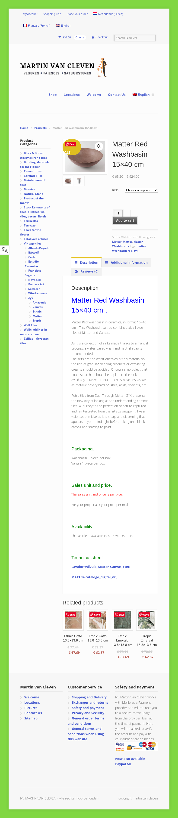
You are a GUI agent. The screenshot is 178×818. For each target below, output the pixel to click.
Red (115, 190)
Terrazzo (29, 225)
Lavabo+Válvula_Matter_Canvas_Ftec (100, 566)
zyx (136, 251)
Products (40, 128)
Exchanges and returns (90, 702)
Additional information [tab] (129, 262)
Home (24, 128)
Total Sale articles (36, 239)
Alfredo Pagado (38, 248)
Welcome (94, 94)
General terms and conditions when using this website (86, 733)
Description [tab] (88, 262)
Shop (52, 94)
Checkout (101, 37)
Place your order (77, 14)
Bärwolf (33, 252)
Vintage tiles (32, 243)
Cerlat (32, 257)
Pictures (30, 708)
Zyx (30, 298)
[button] (99, 146)
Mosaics (29, 189)
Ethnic (37, 311)
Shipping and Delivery (89, 697)
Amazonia (39, 302)
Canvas (38, 307)
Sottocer (34, 289)
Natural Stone (33, 194)
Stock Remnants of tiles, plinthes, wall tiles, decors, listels (34, 211)
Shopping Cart (52, 14)
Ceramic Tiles (33, 176)
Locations (72, 94)
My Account (30, 14)
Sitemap (31, 718)
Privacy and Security (88, 713)
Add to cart (125, 220)
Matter (116, 242)
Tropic (37, 320)
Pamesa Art (36, 284)
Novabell (34, 280)
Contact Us (117, 94)
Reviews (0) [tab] (89, 271)
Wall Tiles (30, 325)
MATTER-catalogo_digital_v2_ (94, 577)
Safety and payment (88, 708)
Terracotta (31, 221)
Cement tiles (32, 171)
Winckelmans (37, 293)
